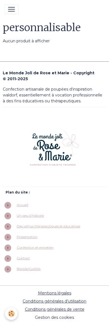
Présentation (27, 237)
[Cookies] (11, 313)
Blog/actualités (29, 269)
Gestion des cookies (54, 317)
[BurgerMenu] (11, 9)
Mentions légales (54, 293)
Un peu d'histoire (30, 215)
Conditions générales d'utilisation (54, 301)
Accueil (22, 205)
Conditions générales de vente (54, 309)
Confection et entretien (35, 247)
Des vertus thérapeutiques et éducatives (48, 226)
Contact (23, 258)
